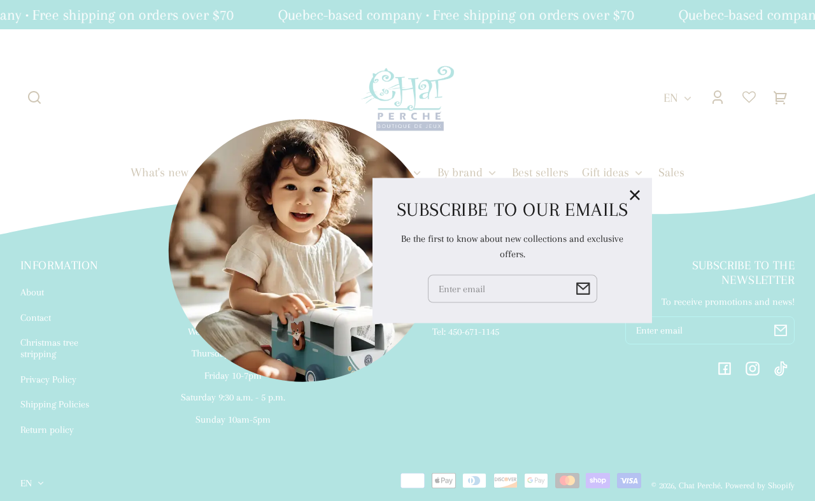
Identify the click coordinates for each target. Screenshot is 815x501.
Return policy (47, 429)
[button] (34, 97)
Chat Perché (700, 485)
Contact (35, 317)
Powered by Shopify (760, 485)
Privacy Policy (48, 379)
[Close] (635, 195)
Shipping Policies (54, 404)
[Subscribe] (781, 330)
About (32, 292)
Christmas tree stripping (49, 348)
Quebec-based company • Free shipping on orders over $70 (453, 14)
